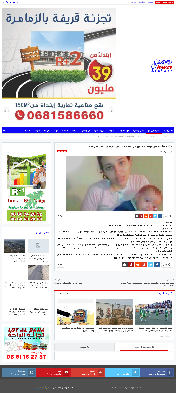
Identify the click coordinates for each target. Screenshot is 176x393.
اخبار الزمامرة (138, 130)
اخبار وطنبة (111, 130)
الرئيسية (167, 130)
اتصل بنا (134, 2)
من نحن (150, 2)
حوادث (55, 130)
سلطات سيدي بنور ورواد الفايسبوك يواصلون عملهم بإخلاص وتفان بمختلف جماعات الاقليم (147, 284)
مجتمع (65, 130)
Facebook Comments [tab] (143, 347)
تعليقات (83, 347)
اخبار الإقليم (124, 130)
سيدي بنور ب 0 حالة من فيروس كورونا (68, 283)
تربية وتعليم (99, 130)
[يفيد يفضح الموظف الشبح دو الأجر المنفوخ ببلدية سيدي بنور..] (75, 312)
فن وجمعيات (85, 130)
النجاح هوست (52, 387)
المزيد (27, 130)
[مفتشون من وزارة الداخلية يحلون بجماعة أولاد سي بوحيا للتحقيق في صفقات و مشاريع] (14, 299)
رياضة (74, 130)
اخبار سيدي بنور (154, 130)
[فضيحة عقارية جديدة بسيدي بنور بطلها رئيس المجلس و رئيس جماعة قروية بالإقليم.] (114, 312)
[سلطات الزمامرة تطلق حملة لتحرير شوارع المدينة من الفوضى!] (38, 246)
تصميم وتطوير (67, 387)
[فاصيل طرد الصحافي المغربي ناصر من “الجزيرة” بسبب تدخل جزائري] (38, 299)
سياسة (46, 130)
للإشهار (142, 2)
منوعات (36, 130)
